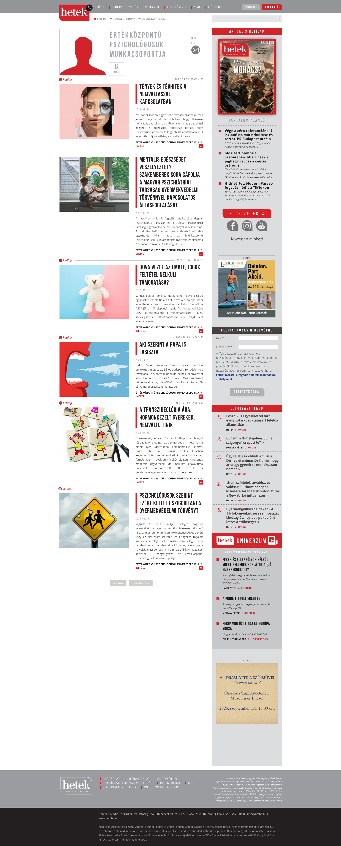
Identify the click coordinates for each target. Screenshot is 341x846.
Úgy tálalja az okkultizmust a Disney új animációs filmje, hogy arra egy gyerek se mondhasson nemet (252, 462)
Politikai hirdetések (119, 787)
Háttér (140, 145)
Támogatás (272, 7)
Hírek (101, 7)
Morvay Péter (234, 447)
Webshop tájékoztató (161, 787)
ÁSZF (191, 783)
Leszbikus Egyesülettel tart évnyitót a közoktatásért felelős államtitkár (252, 420)
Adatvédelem (168, 778)
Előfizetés (215, 7)
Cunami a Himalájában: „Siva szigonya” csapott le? (249, 440)
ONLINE (140, 253)
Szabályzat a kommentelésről (127, 783)
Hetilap (117, 7)
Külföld (249, 612)
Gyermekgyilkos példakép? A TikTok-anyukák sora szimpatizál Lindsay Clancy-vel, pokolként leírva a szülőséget (252, 515)
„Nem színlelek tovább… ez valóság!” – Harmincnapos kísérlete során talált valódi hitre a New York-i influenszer (252, 488)
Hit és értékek (259, 639)
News (197, 7)
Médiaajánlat (138, 778)
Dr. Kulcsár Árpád (234, 639)
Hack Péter (229, 587)
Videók (133, 7)
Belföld (140, 330)
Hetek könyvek (177, 7)
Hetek (229, 429)
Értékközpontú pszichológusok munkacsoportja (167, 142)
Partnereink (170, 783)
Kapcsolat (111, 778)
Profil (250, 7)
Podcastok (152, 7)
